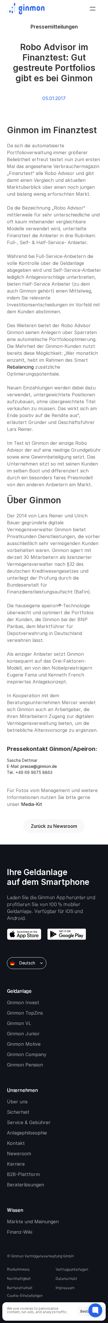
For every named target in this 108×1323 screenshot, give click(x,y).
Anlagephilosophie (27, 1133)
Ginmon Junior (23, 1033)
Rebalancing (20, 367)
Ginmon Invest (23, 1002)
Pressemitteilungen (54, 27)
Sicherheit (18, 1112)
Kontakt (16, 1143)
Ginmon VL (19, 1023)
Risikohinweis (18, 1269)
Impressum (65, 1288)
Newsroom (19, 1153)
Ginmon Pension (25, 1065)
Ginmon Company (26, 1054)
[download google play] (66, 934)
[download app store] (24, 934)
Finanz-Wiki (19, 1232)
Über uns (17, 1102)
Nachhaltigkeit (19, 1278)
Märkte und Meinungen (33, 1221)
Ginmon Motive (24, 1044)
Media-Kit (31, 804)
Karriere (16, 1164)
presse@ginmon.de (38, 766)
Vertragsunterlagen (72, 1269)
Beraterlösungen (25, 1185)
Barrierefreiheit (20, 1288)
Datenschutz (66, 1278)
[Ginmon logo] (25, 8)
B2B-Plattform (23, 1174)
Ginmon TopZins (25, 1013)
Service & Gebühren (29, 1122)
